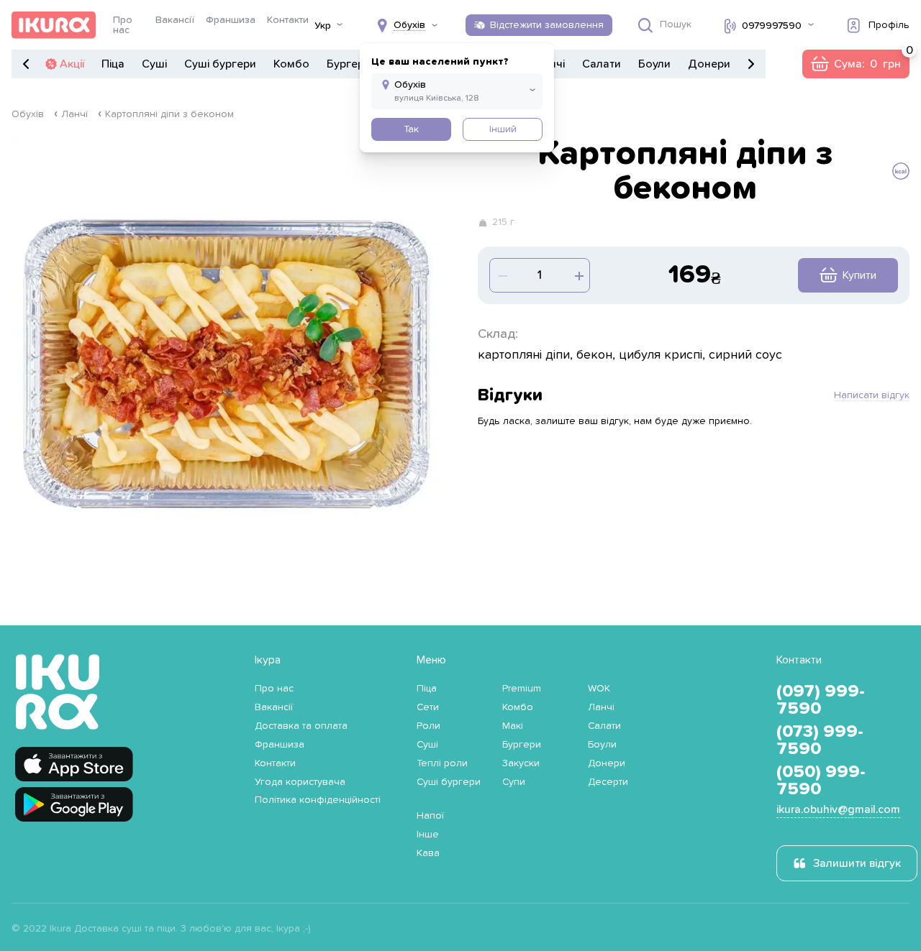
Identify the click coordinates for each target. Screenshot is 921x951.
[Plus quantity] (501, 275)
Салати (601, 64)
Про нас (122, 25)
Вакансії (174, 20)
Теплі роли (442, 763)
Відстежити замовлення (547, 25)
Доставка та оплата (301, 726)
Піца (112, 64)
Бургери (349, 64)
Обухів (28, 114)
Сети (428, 707)
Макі (512, 726)
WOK (599, 689)
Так (411, 129)
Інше (428, 835)
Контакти (288, 20)
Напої (430, 816)
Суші (154, 64)
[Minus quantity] (577, 275)
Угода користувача (300, 782)
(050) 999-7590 (821, 780)
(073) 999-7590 (819, 740)
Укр (322, 26)
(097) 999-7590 (820, 700)
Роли (428, 726)
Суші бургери (220, 64)
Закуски (521, 763)
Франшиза (230, 20)
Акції (72, 64)
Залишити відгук (857, 863)
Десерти (608, 782)
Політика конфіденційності (318, 800)
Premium (521, 689)
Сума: (855, 64)
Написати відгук (871, 395)
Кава (428, 853)
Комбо (291, 64)
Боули (654, 64)
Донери (709, 64)
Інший (503, 129)
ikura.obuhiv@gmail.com (838, 809)
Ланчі (74, 114)
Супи (513, 782)
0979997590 (772, 26)
